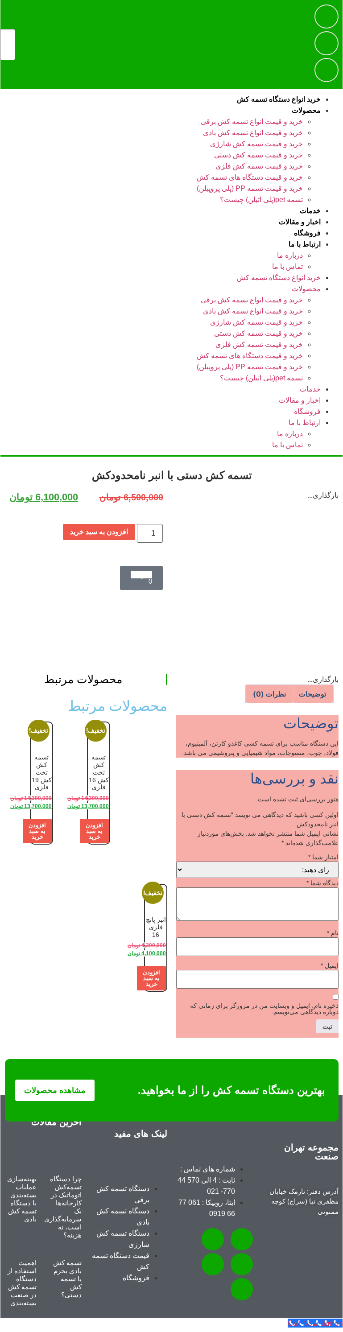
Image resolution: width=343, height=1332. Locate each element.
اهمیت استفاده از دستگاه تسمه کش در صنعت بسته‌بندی (22, 1283)
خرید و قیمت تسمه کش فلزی (259, 166)
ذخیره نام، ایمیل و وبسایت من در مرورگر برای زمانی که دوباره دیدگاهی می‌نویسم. (264, 1008)
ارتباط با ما (305, 244)
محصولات (306, 110)
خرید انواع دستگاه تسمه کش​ (279, 99)
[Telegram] (326, 16)
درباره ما (290, 255)
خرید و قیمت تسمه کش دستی (258, 155)
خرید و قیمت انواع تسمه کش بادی (253, 132)
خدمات (310, 210)
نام (333, 933)
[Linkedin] (213, 1264)
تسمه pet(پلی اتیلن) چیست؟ (261, 199)
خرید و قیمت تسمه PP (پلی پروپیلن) (250, 188)
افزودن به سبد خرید (99, 532)
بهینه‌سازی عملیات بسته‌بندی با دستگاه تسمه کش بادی (22, 1199)
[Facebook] (242, 1289)
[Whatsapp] (326, 70)
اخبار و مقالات (300, 222)
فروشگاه (307, 233)
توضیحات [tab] (312, 693)
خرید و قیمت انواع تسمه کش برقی (252, 121)
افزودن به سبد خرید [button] (94, 831)
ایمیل (330, 965)
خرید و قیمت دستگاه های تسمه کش (250, 177)
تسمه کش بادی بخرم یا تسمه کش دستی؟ (67, 1279)
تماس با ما (287, 266)
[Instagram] (326, 43)
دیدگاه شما (322, 883)
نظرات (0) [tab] (269, 693)
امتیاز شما (323, 857)
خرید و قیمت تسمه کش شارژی (256, 144)
